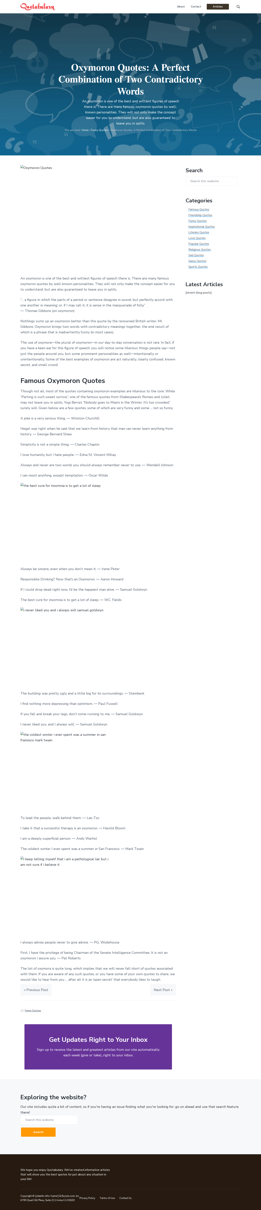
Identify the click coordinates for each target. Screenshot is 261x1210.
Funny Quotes (33, 1010)
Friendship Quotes (200, 215)
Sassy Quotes (197, 261)
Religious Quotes (199, 249)
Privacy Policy (87, 1198)
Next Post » (163, 990)
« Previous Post (36, 990)
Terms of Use (107, 1198)
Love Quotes (197, 238)
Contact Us (125, 1198)
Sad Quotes (196, 255)
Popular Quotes (198, 244)
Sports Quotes (198, 267)
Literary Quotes (198, 232)
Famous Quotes (198, 209)
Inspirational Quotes (201, 227)
